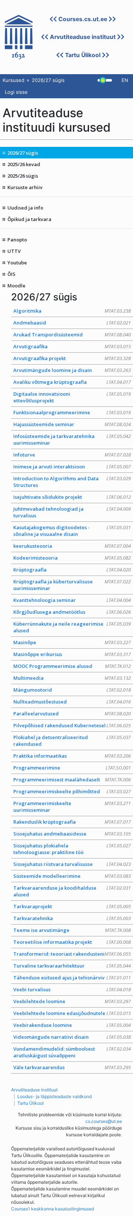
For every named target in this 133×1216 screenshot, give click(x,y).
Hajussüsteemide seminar (72, 424)
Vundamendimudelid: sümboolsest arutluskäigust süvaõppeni (72, 1052)
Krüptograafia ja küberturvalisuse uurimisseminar (72, 584)
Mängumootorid (72, 689)
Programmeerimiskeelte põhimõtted (72, 791)
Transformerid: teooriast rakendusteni (72, 953)
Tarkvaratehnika (72, 918)
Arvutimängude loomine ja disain (72, 370)
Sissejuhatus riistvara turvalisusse (72, 864)
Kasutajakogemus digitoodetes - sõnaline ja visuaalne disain (72, 530)
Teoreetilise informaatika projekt (72, 942)
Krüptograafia (72, 569)
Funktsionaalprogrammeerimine (72, 412)
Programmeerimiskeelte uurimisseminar (72, 806)
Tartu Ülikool (83, 55)
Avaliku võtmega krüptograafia (72, 382)
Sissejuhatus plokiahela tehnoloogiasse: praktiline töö (72, 849)
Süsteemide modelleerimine (72, 876)
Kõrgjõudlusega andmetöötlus (72, 612)
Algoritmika (72, 310)
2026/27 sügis (22, 152)
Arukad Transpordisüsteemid (72, 334)
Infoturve (72, 454)
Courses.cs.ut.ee (83, 19)
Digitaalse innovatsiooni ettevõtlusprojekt (72, 397)
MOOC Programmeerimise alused (72, 666)
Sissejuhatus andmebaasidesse (72, 833)
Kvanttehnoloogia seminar (72, 600)
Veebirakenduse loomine (72, 1025)
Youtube (17, 262)
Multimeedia (72, 678)
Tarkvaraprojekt (72, 906)
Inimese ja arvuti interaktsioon (72, 466)
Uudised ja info (25, 207)
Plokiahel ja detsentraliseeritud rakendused (72, 740)
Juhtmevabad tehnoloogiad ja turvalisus (72, 512)
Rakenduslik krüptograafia (72, 821)
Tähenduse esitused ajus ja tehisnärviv (72, 977)
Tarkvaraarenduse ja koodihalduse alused (72, 891)
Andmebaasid (72, 322)
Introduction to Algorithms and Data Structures (72, 481)
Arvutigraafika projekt (72, 358)
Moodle (16, 285)
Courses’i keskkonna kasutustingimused (52, 1209)
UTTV (14, 251)
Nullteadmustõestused (72, 701)
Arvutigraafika (72, 346)
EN (125, 80)
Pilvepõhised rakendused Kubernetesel (72, 725)
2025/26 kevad (23, 164)
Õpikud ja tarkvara (29, 219)
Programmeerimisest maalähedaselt (72, 779)
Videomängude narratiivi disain (72, 1037)
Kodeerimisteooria (72, 557)
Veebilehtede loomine (72, 1001)
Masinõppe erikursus (72, 654)
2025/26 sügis (22, 175)
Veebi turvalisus (72, 989)
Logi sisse (16, 92)
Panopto (17, 239)
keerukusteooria (72, 546)
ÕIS (11, 274)
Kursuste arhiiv (24, 187)
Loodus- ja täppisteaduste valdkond (54, 1096)
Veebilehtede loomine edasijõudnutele (72, 1013)
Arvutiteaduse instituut (82, 36)
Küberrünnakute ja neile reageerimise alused (72, 627)
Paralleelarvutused (72, 713)
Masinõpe (72, 642)
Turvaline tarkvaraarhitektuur (72, 965)
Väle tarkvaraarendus (72, 1067)
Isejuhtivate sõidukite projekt (72, 497)
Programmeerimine (72, 767)
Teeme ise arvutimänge (72, 930)
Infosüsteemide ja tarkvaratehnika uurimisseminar (72, 439)
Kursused (13, 80)
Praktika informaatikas (72, 755)
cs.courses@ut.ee (103, 1121)
